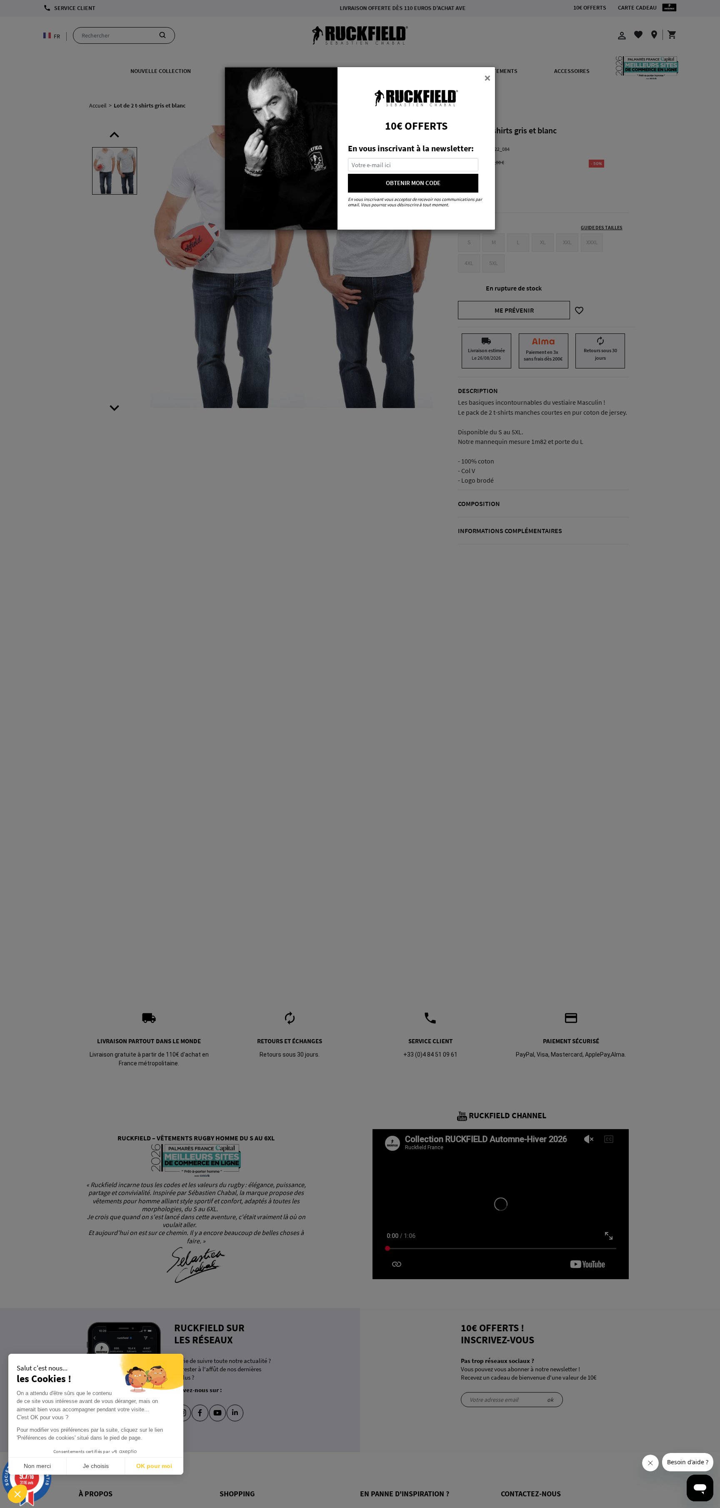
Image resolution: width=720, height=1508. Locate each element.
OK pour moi (154, 1466)
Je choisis (96, 1466)
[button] (18, 1494)
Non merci (37, 1466)
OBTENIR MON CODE (413, 183)
